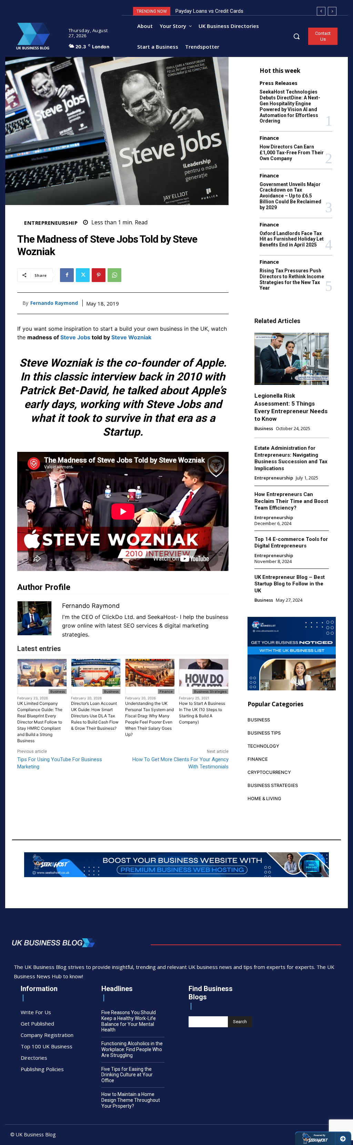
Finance (166, 691)
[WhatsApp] (114, 275)
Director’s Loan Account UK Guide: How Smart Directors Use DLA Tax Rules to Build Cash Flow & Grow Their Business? (95, 716)
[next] (332, 11)
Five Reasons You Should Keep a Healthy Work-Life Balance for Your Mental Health (128, 1021)
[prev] (321, 11)
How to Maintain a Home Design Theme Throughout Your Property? (130, 1100)
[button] (296, 36)
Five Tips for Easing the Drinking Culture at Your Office (127, 1075)
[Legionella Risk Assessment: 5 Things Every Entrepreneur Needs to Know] (291, 359)
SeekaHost (162, 616)
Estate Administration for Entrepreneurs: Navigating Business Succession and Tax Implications (290, 458)
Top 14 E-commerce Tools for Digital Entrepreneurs (291, 542)
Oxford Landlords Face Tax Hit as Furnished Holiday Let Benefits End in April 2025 (292, 239)
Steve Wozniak (131, 337)
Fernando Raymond (54, 303)
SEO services (140, 625)
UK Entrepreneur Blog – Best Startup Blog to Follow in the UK (289, 584)
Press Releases (278, 83)
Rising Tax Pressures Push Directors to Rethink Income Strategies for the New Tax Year (292, 279)
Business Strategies (210, 691)
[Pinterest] (98, 275)
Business (57, 691)
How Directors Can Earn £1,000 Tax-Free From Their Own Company (292, 152)
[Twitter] (83, 275)
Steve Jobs (75, 337)
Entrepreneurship (51, 222)
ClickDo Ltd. (118, 616)
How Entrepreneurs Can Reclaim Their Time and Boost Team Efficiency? (291, 501)
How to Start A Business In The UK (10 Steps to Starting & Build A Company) (202, 713)
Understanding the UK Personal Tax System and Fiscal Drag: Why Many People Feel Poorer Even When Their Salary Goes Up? (149, 719)
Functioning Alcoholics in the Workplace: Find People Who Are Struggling (132, 1049)
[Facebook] (67, 275)
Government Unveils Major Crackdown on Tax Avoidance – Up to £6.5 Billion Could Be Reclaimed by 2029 (290, 196)
